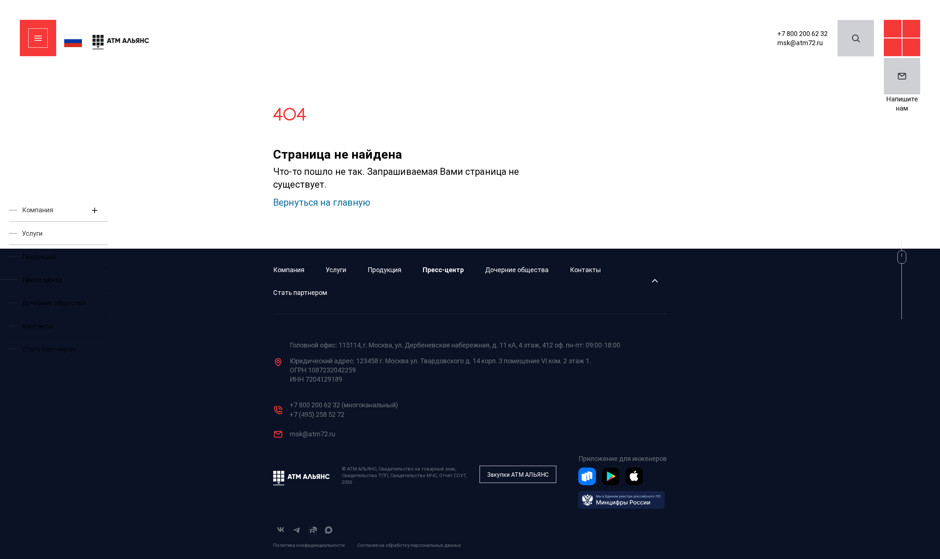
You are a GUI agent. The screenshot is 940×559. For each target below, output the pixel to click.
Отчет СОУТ (452, 475)
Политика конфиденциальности (309, 545)
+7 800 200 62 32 (802, 33)
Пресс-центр (443, 270)
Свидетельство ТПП (365, 475)
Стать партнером (300, 292)
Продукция (384, 270)
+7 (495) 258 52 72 (317, 414)
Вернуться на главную (321, 202)
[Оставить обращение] (902, 76)
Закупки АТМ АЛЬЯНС (518, 474)
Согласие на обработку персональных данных (409, 545)
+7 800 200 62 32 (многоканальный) (344, 405)
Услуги (336, 270)
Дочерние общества (517, 270)
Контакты (585, 270)
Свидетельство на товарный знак (417, 469)
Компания (288, 270)
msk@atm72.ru (800, 43)
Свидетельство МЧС (413, 475)
